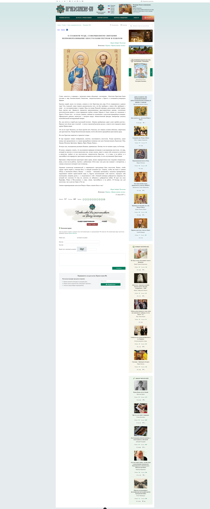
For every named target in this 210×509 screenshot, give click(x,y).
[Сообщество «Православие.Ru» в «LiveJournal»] (67, 1)
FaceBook (66, 237)
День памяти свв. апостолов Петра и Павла (140, 118)
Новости (136, 17)
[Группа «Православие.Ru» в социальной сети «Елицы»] (72, 1)
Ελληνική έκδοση (113, 6)
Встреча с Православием (84, 17)
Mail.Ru (75, 237)
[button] (124, 13)
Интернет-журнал (102, 17)
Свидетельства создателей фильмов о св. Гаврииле (141, 338)
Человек (64, 25)
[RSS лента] (80, 1)
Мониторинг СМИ (87, 25)
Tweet (58, 29)
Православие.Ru (73, 233)
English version (112, 12)
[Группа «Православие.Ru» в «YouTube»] (70, 1)
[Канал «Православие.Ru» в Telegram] (75, 1)
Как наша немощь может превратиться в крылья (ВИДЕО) (141, 184)
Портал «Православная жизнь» (115, 45)
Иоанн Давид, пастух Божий (140, 392)
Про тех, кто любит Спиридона (140, 415)
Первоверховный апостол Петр (140, 161)
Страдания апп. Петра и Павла (140, 138)
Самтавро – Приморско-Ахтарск (140, 362)
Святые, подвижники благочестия (74, 25)
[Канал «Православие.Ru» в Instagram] (77, 1)
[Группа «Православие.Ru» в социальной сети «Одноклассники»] (59, 1)
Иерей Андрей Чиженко (118, 43)
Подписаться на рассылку (148, 1)
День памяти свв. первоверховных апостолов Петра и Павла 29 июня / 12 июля (141, 99)
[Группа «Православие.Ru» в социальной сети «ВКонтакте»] (57, 1)
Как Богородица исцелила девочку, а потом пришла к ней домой (140, 438)
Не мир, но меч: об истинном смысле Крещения (140, 261)
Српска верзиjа (113, 9)
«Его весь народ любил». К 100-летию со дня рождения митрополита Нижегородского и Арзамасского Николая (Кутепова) (141, 465)
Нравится (63, 29)
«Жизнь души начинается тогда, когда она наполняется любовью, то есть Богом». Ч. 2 (141, 312)
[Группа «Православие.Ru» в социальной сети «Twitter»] (64, 1)
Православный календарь (100, 12)
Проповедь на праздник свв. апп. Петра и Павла (140, 206)
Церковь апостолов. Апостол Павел (140, 230)
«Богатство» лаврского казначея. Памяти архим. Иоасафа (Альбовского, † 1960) (140, 286)
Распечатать (124, 25)
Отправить (118, 268)
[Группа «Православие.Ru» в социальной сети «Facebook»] (62, 1)
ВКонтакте (69, 237)
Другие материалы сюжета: (140, 104)
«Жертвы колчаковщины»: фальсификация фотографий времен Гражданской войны (140, 491)
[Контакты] (82, 1)
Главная (59, 25)
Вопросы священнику (121, 17)
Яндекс (72, 237)
